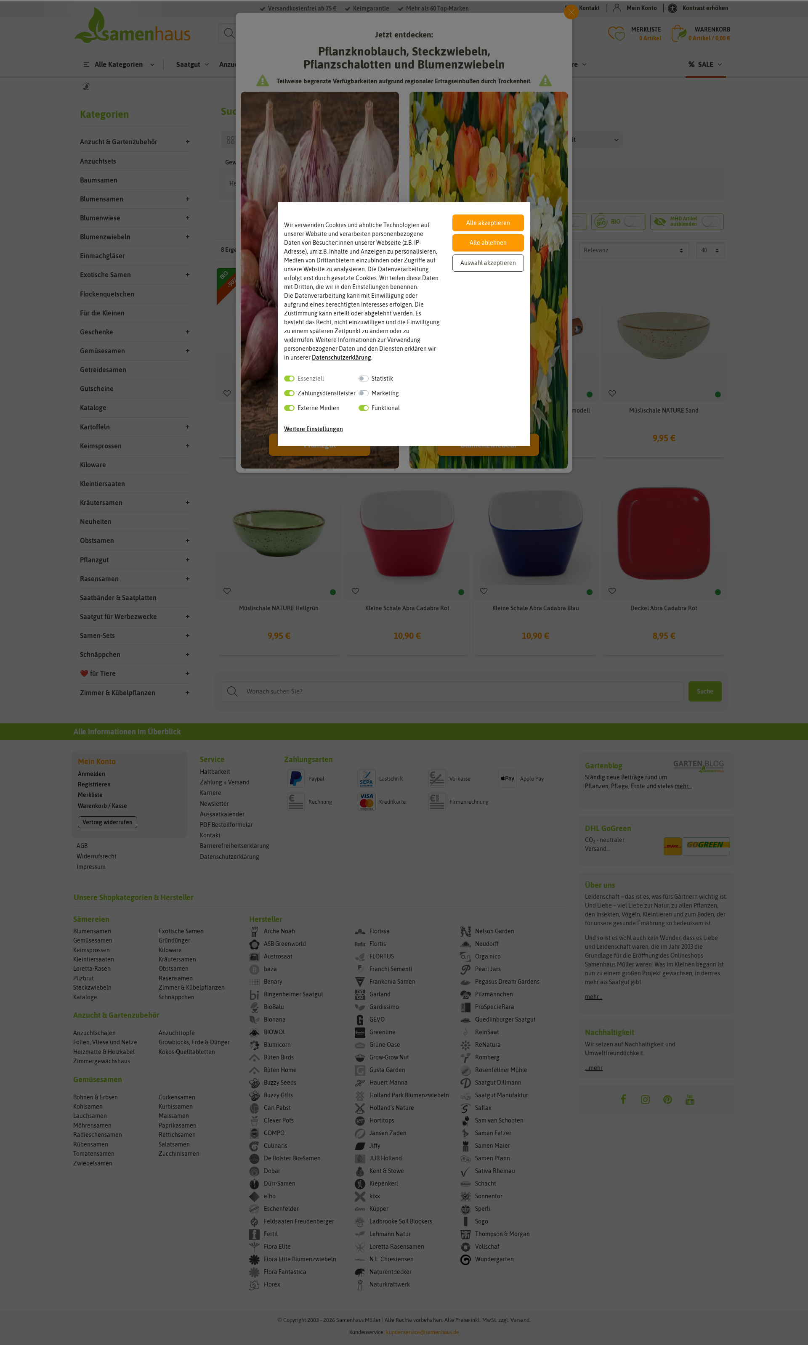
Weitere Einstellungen (313, 429)
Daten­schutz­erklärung (341, 357)
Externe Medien (319, 408)
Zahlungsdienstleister (327, 393)
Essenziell (311, 378)
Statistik (382, 378)
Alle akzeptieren (488, 223)
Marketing (385, 393)
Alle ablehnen (488, 242)
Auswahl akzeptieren (488, 262)
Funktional (386, 408)
